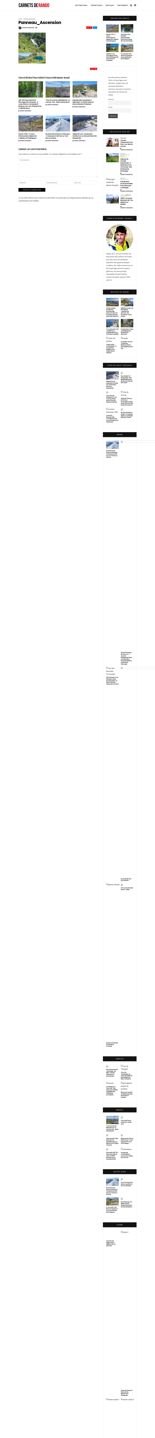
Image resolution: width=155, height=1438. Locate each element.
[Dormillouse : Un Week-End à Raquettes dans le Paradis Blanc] (122, 1198)
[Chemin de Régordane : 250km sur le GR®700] (112, 1235)
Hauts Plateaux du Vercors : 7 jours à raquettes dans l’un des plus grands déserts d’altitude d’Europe (126, 658)
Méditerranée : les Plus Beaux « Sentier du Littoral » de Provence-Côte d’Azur (127, 312)
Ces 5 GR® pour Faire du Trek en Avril (126, 1122)
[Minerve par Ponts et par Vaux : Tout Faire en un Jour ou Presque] (122, 1135)
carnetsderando (28, 27)
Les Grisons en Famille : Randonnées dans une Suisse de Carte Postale (127, 37)
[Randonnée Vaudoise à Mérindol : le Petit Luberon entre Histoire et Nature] (85, 89)
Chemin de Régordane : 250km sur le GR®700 (110, 1243)
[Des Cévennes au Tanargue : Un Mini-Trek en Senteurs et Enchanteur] (107, 1066)
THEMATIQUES (96, 5)
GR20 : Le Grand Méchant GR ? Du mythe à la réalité (126, 201)
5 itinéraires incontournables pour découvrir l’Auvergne (126, 185)
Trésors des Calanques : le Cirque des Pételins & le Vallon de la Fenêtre (111, 348)
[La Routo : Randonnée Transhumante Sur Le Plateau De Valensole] (112, 411)
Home (20, 19)
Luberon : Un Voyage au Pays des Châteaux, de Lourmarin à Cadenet (112, 57)
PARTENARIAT (122, 5)
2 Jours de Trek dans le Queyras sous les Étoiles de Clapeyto (126, 56)
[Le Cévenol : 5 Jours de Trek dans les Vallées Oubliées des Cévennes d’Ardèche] (109, 1083)
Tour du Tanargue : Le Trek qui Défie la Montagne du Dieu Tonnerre (126, 1075)
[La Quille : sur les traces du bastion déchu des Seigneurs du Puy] (124, 338)
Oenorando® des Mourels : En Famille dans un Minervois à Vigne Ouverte (112, 1141)
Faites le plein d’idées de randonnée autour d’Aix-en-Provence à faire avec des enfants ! (112, 312)
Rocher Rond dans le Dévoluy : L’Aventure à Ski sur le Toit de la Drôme (58, 136)
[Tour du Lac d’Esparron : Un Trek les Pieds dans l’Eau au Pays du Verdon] (107, 392)
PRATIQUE (110, 5)
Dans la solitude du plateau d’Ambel (112, 1044)
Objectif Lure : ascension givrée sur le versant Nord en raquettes (85, 136)
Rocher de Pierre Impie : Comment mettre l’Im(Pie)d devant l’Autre (127, 414)
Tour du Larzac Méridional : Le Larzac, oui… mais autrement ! (58, 101)
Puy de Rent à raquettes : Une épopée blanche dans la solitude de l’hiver (127, 379)
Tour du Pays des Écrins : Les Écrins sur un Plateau (127, 1184)
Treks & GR (123, 156)
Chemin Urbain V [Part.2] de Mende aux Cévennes (127, 1392)
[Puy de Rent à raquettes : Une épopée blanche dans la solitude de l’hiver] (122, 372)
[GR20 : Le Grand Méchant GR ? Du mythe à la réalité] (112, 199)
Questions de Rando (124, 155)
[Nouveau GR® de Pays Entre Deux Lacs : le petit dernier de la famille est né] (107, 1149)
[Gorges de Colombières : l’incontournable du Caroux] (126, 1149)
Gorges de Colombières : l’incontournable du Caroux (127, 1155)
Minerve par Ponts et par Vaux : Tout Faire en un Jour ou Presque (127, 1140)
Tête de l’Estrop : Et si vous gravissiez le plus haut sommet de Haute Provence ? (127, 401)
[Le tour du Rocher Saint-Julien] (122, 884)
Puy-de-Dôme (124, 179)
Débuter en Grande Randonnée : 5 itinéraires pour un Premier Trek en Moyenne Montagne (126, 165)
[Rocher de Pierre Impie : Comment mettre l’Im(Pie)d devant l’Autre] (122, 409)
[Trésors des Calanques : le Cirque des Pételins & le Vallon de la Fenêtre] (112, 340)
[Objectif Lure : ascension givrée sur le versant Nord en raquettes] (85, 123)
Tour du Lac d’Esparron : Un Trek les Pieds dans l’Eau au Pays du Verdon (111, 399)
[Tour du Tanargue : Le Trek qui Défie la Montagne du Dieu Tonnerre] (127, 1068)
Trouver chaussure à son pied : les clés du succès (126, 143)
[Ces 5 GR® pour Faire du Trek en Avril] (122, 1117)
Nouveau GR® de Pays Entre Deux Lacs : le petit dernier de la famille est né (112, 1155)
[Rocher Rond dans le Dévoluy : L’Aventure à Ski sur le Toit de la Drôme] (58, 123)
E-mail (110, 107)
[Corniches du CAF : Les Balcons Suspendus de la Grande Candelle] (112, 323)
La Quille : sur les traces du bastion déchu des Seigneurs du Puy (127, 345)
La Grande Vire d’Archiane (126, 879)
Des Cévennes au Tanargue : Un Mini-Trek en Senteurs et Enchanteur (112, 1072)
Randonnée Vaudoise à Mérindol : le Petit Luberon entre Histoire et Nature (83, 102)
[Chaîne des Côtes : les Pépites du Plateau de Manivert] (127, 323)
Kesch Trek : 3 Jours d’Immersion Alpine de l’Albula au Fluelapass (27, 136)
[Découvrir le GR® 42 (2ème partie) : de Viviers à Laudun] (127, 1086)
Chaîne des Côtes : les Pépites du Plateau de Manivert (127, 331)
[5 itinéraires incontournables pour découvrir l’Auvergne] (112, 182)
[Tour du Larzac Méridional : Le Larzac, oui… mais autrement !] (58, 89)
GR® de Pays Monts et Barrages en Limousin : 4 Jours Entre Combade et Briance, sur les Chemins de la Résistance (29, 104)
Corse (122, 195)
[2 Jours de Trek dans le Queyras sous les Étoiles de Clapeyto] (127, 48)
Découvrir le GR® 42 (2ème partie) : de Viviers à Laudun (127, 1094)
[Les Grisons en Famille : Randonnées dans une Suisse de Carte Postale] (127, 28)
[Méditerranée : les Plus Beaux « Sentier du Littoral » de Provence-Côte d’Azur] (127, 302)
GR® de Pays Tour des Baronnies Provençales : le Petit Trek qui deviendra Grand (112, 680)
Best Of (122, 153)
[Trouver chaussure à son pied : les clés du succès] (112, 142)
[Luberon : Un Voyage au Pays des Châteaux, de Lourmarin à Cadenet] (112, 48)
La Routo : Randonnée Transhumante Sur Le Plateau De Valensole (112, 418)
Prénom (111, 99)
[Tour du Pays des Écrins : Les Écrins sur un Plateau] (122, 1179)
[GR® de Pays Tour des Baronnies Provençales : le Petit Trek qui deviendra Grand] (112, 671)
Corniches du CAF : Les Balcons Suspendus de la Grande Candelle (112, 331)
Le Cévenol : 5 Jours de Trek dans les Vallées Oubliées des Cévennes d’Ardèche (111, 1091)
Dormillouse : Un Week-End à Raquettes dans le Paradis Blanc (126, 1204)
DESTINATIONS (81, 5)
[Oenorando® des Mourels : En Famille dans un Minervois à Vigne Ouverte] (107, 1135)
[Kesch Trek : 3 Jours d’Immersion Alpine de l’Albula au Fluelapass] (30, 123)
